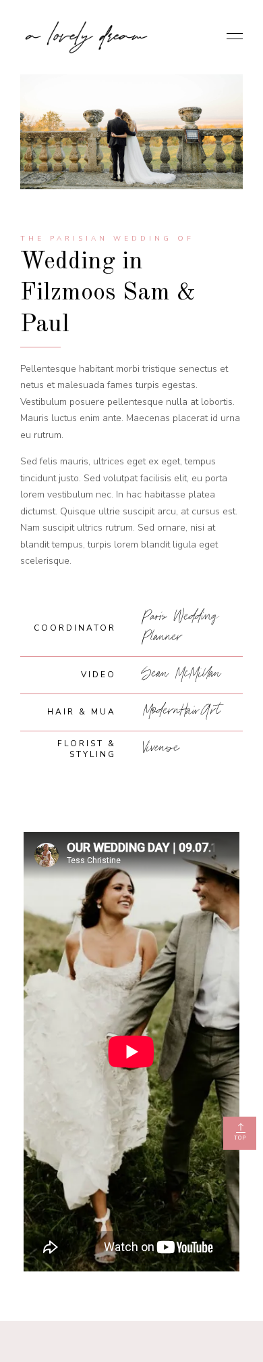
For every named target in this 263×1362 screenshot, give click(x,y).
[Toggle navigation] (230, 37)
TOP (240, 1138)
